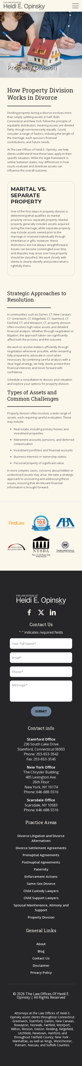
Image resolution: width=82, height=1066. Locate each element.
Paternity (41, 869)
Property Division (41, 917)
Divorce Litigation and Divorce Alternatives (41, 838)
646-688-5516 (47, 791)
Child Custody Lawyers (41, 891)
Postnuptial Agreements (41, 862)
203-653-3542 (47, 754)
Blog (41, 951)
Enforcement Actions (41, 876)
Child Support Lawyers (41, 898)
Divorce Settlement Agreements (41, 848)
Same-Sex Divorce (41, 883)
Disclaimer (41, 965)
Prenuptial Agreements (41, 855)
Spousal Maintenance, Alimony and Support (41, 907)
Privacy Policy (41, 972)
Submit (41, 711)
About (41, 944)
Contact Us (41, 958)
